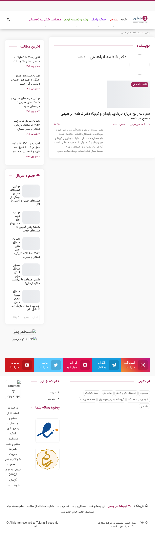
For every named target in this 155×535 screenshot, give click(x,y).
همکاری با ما (79, 506)
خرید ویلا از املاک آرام (138, 399)
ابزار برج (144, 406)
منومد (52, 399)
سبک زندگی (98, 19)
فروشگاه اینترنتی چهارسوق (111, 399)
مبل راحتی (107, 393)
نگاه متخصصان (140, 84)
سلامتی (113, 19)
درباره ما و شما (97, 506)
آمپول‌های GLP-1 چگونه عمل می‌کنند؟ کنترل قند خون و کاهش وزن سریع (26, 147)
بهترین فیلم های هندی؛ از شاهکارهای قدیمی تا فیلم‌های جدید (25, 102)
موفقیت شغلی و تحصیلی (45, 19)
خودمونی (144, 393)
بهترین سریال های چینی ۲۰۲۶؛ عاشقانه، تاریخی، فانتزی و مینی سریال (26, 125)
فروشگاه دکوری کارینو (126, 393)
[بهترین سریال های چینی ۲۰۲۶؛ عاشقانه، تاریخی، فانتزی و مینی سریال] (31, 243)
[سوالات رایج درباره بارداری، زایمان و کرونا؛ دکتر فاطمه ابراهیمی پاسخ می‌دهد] (128, 94)
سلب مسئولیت (15, 506)
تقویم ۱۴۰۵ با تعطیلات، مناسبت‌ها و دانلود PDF (26, 59)
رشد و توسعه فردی (76, 19)
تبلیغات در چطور (117, 506)
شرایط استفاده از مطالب (40, 506)
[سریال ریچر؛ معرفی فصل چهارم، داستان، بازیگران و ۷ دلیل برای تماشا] (31, 296)
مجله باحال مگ (87, 399)
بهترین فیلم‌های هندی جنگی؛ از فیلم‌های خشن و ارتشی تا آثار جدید (25, 80)
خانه (124, 19)
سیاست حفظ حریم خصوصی (77, 512)
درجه (53, 392)
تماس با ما (63, 506)
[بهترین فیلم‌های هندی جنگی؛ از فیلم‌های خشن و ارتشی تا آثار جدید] (31, 191)
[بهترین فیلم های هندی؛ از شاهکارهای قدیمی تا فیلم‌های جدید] (31, 217)
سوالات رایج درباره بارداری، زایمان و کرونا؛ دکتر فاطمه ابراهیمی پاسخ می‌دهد (105, 116)
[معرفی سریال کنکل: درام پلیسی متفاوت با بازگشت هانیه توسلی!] (31, 269)
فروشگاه (139, 506)
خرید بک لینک (91, 393)
